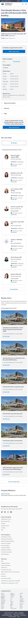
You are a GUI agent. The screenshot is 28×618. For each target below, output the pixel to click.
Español (2, 593)
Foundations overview (6, 536)
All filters (15, 143)
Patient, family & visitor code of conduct (10, 571)
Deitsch (2, 604)
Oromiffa (12, 596)
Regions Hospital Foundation (7, 541)
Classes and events (5, 563)
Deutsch (12, 601)
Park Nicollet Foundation (6, 539)
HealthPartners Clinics (6, 519)
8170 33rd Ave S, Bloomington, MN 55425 (10, 509)
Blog (2, 561)
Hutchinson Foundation (6, 552)
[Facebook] (5, 512)
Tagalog (11, 593)
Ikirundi (21, 602)
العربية (2, 605)
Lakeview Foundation (6, 543)
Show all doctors (14, 289)
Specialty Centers (5, 525)
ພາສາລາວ (3, 602)
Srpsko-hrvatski (13, 608)
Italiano (21, 596)
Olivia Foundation (5, 554)
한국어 (2, 608)
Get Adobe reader (5, 578)
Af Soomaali (3, 600)
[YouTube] (11, 512)
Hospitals (3, 527)
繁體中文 (3, 597)
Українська (12, 594)
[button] (24, 1)
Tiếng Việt (3, 596)
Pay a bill (3, 574)
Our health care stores (6, 569)
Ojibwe (21, 607)
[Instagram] (8, 512)
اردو (20, 594)
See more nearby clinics (14, 481)
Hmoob (2, 594)
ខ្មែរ (10, 600)
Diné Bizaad (22, 601)
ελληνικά (21, 600)
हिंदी (11, 605)
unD (11, 598)
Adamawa (3, 601)
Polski (11, 602)
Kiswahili (21, 604)
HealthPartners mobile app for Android (10, 580)
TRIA (2, 530)
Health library (4, 567)
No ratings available (14, 210)
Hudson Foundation (5, 547)
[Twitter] (2, 512)
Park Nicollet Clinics (5, 521)
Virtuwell (3, 523)
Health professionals (5, 565)
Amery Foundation (5, 545)
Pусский (2, 598)
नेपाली (21, 597)
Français (2, 607)
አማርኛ (11, 597)
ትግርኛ (21, 608)
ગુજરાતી (21, 593)
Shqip (11, 607)
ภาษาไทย (21, 598)
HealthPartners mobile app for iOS (9, 583)
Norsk (21, 605)
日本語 (11, 604)
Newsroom (3, 576)
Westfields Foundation (6, 549)
